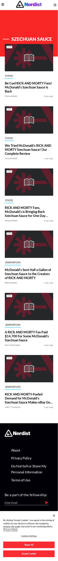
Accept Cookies (29, 553)
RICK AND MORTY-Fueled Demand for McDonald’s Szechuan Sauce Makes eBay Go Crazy (27, 398)
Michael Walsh (11, 96)
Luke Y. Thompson (13, 407)
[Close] (54, 515)
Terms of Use (20, 480)
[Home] (17, 435)
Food (9, 75)
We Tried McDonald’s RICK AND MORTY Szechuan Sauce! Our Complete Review (28, 149)
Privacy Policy (21, 458)
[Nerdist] (29, 5)
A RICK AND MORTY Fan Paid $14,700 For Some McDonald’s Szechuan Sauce (27, 336)
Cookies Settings (29, 536)
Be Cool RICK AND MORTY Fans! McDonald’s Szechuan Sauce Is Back (28, 87)
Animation (13, 262)
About (15, 450)
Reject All (28, 544)
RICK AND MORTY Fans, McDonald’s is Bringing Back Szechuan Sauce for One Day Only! (25, 212)
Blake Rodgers (11, 283)
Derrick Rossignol (12, 345)
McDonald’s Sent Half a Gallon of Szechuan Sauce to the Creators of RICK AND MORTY (28, 274)
